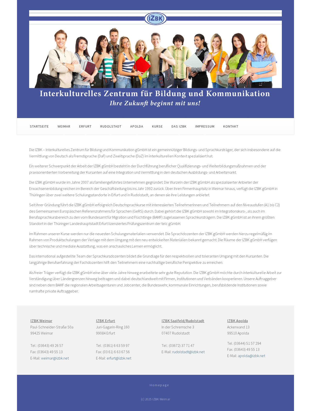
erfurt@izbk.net (119, 358)
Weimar (64, 126)
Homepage (159, 385)
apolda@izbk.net (251, 355)
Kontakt (230, 126)
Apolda (136, 126)
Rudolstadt (110, 126)
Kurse (157, 126)
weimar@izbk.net (55, 358)
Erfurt (85, 126)
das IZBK (179, 126)
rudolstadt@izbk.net (188, 351)
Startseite (39, 126)
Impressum (205, 126)
